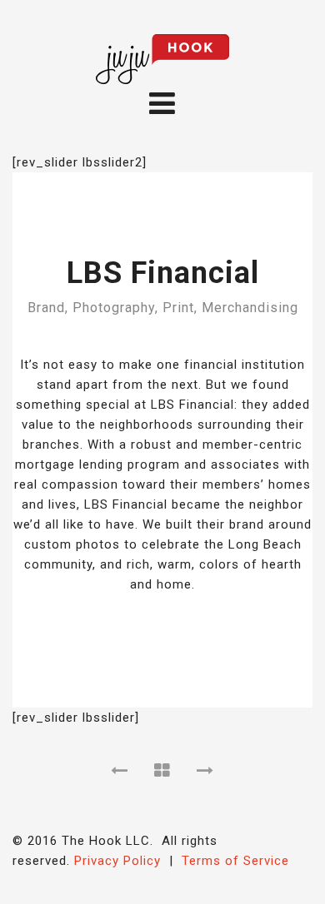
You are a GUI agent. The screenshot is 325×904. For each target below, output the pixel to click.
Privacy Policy (117, 860)
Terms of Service (235, 860)
